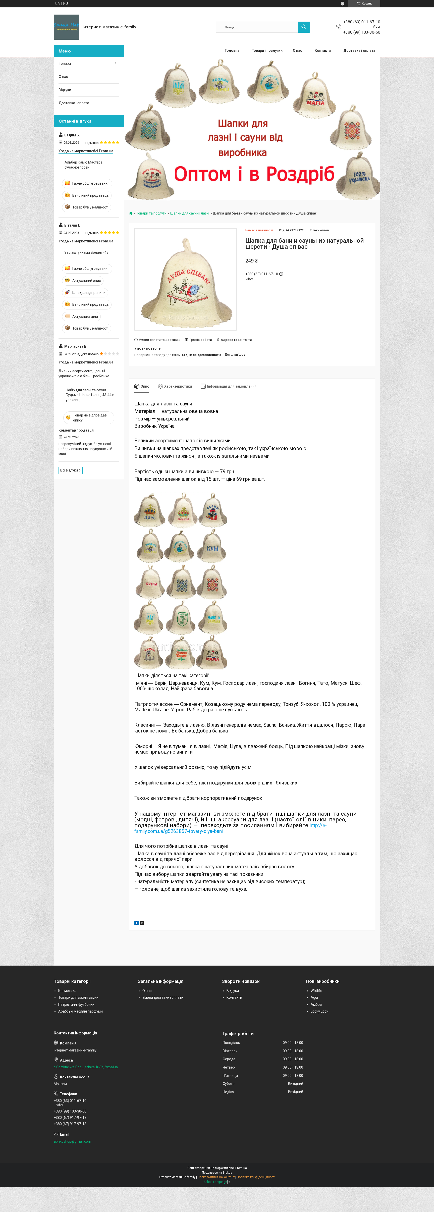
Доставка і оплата (359, 50)
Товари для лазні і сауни (78, 997)
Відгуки (65, 90)
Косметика (67, 991)
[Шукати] (304, 27)
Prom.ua (241, 1168)
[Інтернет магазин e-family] (66, 27)
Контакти (323, 50)
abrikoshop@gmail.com (72, 1141)
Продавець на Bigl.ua (217, 1172)
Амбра (316, 1005)
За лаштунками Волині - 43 (86, 252)
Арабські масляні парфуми (80, 1011)
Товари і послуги (266, 50)
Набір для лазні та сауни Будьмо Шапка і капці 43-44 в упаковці (90, 395)
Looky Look (319, 1011)
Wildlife (316, 991)
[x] (142, 924)
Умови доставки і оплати (162, 997)
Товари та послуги (151, 213)
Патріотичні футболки (76, 1005)
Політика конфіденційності (256, 1177)
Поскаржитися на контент (216, 1177)
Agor (314, 997)
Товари (65, 64)
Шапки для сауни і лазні (189, 213)
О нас (297, 50)
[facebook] (136, 924)
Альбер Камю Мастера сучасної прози (83, 164)
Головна (232, 50)
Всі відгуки (69, 470)
